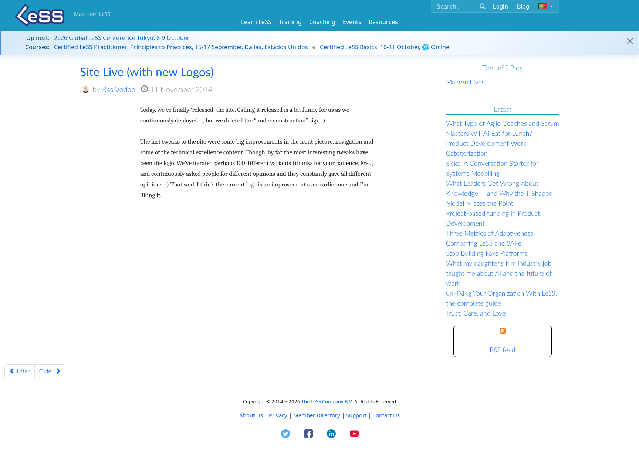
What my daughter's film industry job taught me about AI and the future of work (499, 273)
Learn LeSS (256, 22)
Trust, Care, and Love (476, 313)
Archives (472, 82)
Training (290, 22)
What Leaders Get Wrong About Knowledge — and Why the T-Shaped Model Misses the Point (499, 193)
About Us (251, 415)
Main (453, 82)
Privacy (278, 415)
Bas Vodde (118, 89)
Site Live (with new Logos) (147, 71)
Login (500, 6)
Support (356, 415)
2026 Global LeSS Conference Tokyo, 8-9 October (122, 38)
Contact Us (386, 415)
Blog (523, 6)
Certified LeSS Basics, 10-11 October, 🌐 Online (384, 47)
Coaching (322, 22)
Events (352, 22)
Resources (383, 22)
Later (22, 371)
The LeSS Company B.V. (327, 401)
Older (47, 371)
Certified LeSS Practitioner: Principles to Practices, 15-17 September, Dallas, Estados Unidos (181, 47)
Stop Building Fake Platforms (486, 253)
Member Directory (316, 415)
